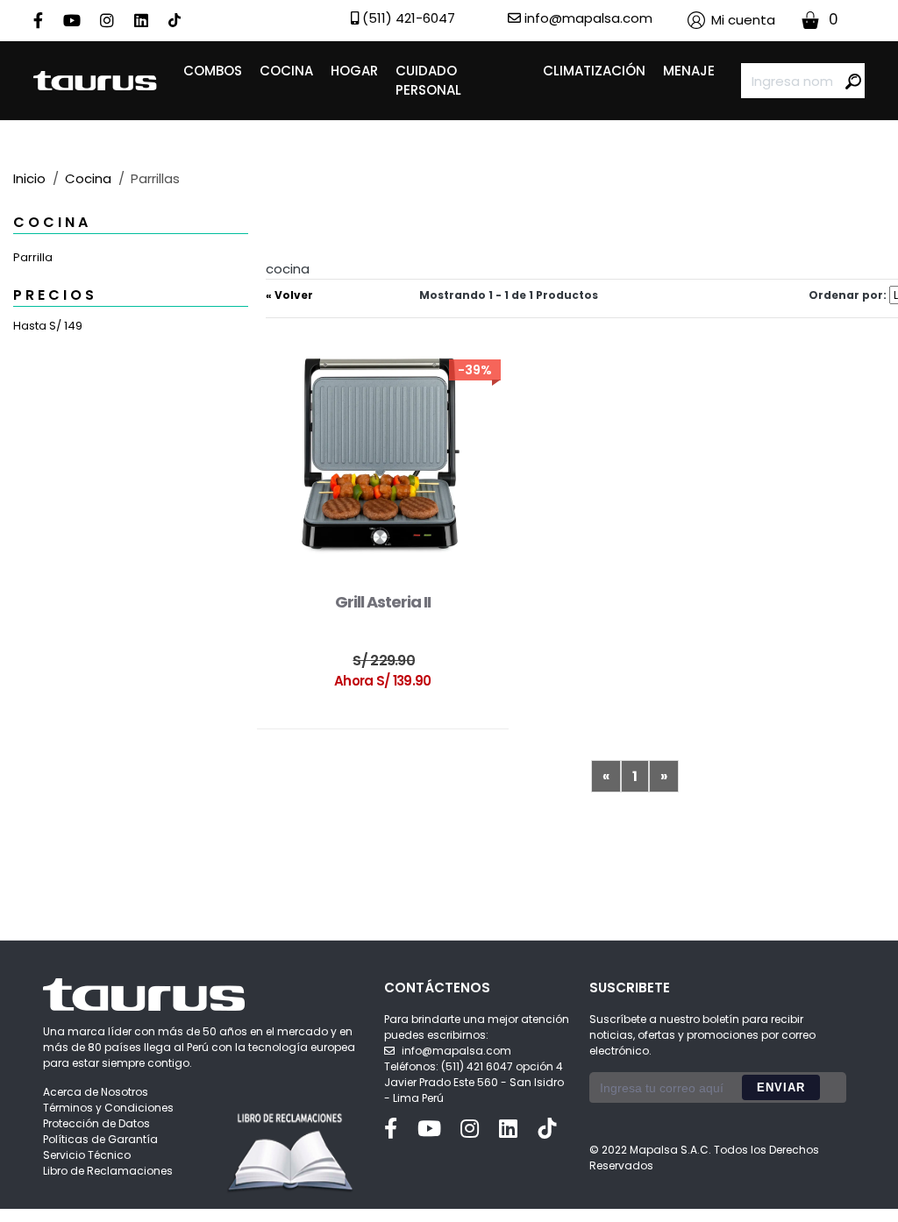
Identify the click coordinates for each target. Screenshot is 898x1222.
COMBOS (212, 70)
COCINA (286, 70)
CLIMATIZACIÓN (594, 70)
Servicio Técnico (87, 1154)
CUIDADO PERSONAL (428, 80)
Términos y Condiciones (108, 1107)
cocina (88, 178)
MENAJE (689, 70)
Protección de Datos (96, 1123)
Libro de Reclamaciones (108, 1170)
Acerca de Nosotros (95, 1091)
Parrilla (33, 257)
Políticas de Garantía (100, 1139)
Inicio (29, 178)
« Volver (289, 295)
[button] (732, 21)
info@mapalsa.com (456, 1050)
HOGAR (354, 70)
